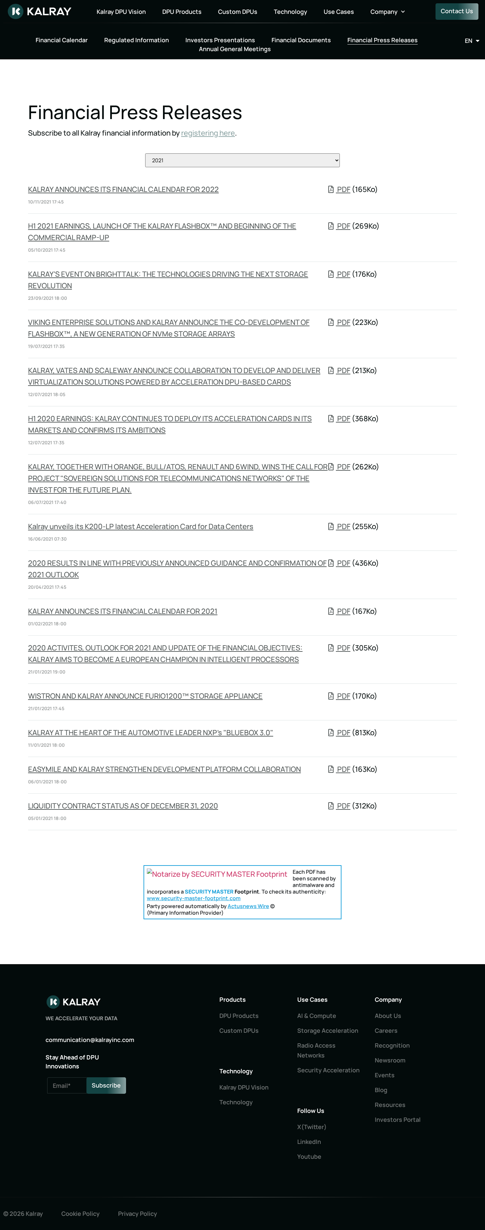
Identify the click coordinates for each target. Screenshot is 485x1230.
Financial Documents (301, 40)
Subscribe (106, 1085)
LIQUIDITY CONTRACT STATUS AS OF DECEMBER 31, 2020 (123, 806)
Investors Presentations (220, 40)
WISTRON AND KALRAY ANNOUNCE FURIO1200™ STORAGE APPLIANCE (145, 696)
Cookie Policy (80, 1213)
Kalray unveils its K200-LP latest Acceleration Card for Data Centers (140, 526)
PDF (343, 189)
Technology (290, 12)
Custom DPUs (237, 12)
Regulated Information (136, 40)
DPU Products (182, 12)
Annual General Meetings (235, 49)
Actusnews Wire (248, 906)
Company (384, 12)
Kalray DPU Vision (121, 12)
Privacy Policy (137, 1213)
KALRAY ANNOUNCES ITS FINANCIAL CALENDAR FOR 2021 (122, 611)
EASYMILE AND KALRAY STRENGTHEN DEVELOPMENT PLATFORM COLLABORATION (164, 769)
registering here (208, 133)
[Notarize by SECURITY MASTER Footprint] (217, 874)
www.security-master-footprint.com (194, 898)
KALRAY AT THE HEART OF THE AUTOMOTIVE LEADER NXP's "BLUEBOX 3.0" (150, 733)
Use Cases (339, 12)
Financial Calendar (62, 40)
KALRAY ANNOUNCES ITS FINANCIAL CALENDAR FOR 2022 (123, 189)
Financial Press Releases (382, 40)
